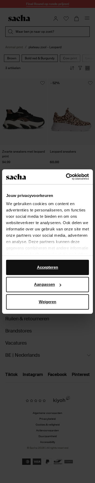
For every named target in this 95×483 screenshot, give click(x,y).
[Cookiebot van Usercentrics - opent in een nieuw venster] (67, 176)
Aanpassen (44, 284)
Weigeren (47, 302)
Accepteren (47, 267)
